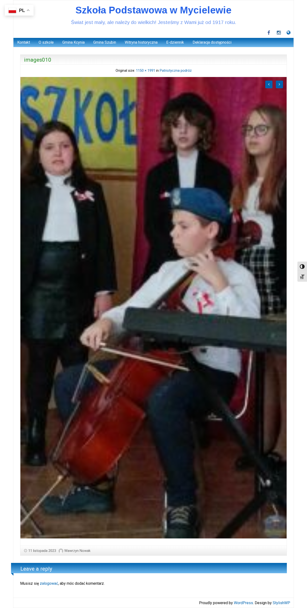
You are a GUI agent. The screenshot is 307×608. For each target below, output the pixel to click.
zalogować (49, 583)
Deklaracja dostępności (212, 42)
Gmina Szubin (104, 42)
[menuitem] (23, 42)
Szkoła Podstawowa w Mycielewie (153, 10)
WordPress (243, 603)
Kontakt (23, 42)
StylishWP (281, 603)
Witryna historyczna (141, 42)
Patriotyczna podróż (176, 71)
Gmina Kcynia (73, 42)
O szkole (46, 42)
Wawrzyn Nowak (77, 551)
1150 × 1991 (145, 71)
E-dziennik (175, 42)
